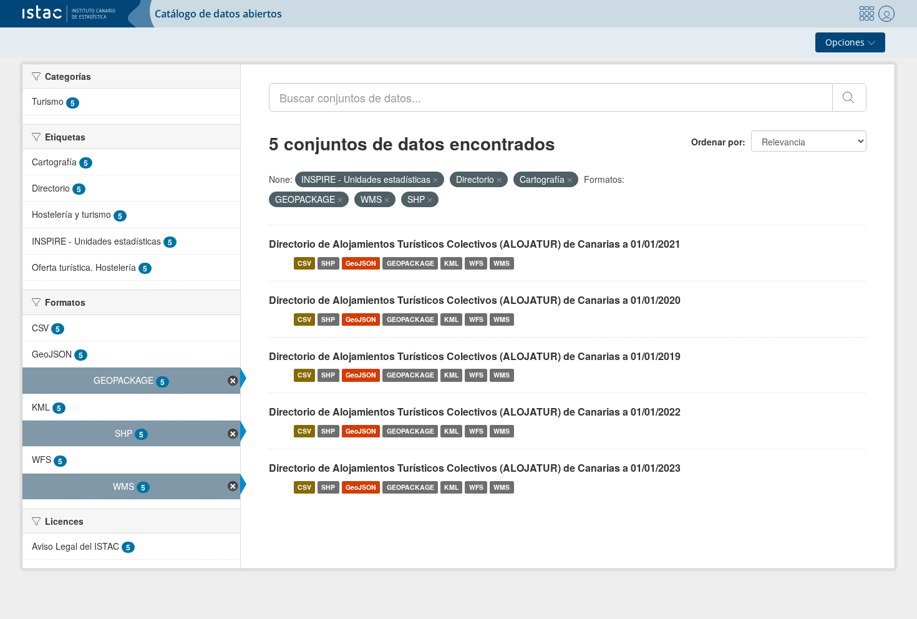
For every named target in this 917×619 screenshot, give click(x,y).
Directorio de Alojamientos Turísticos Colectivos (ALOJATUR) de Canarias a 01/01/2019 (475, 356)
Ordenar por (716, 141)
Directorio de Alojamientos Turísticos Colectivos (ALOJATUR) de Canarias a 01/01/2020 (475, 300)
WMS (501, 263)
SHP (328, 263)
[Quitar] (435, 180)
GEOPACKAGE (410, 263)
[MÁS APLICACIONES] (866, 14)
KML (451, 263)
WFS (476, 263)
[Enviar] (849, 97)
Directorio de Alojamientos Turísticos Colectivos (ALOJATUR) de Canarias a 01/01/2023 (475, 468)
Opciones (846, 42)
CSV (304, 263)
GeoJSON (361, 263)
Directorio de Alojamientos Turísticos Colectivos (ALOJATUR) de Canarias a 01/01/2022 (475, 411)
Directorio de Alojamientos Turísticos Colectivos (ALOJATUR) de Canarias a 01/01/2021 (475, 243)
